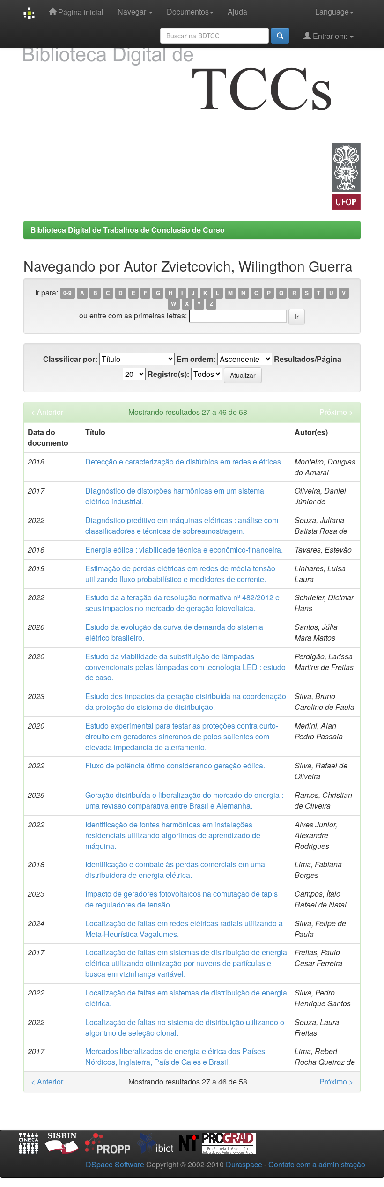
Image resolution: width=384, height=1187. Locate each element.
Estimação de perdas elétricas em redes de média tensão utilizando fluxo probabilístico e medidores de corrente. (180, 573)
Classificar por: (70, 359)
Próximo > (336, 412)
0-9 (67, 293)
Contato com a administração (316, 1164)
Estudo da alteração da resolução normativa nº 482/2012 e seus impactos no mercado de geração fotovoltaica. (182, 602)
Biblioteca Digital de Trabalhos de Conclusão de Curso (127, 229)
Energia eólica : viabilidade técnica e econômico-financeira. (184, 549)
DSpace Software (115, 1164)
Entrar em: (330, 35)
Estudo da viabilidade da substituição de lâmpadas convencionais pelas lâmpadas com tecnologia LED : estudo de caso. (185, 667)
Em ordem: (196, 359)
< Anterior (47, 412)
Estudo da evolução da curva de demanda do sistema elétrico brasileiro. (174, 632)
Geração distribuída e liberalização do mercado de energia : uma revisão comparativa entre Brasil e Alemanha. (184, 800)
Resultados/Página (307, 359)
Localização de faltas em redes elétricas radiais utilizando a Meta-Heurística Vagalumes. (184, 928)
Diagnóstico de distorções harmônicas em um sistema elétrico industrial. (174, 496)
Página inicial (79, 12)
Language (332, 11)
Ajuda (237, 11)
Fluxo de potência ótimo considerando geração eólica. (175, 765)
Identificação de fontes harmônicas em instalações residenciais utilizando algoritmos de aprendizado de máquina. (172, 835)
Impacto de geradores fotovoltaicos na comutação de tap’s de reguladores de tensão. (181, 899)
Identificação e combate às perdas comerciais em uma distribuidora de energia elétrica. (175, 869)
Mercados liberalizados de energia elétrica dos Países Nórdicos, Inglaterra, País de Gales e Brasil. (175, 1056)
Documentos (188, 11)
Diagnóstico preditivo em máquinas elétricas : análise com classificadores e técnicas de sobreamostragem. (181, 525)
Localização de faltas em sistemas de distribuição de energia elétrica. (186, 998)
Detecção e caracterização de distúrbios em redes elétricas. (184, 461)
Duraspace (244, 1164)
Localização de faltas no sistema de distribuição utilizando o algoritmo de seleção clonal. (184, 1027)
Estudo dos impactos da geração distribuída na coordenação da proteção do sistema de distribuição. (185, 701)
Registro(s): (168, 374)
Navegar (133, 11)
